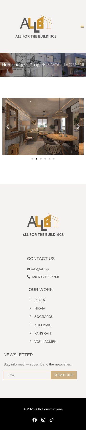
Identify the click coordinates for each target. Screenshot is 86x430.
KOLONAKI (42, 328)
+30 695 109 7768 (44, 280)
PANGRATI (42, 337)
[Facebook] (34, 424)
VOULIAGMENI (46, 345)
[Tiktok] (52, 424)
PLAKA (39, 303)
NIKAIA (39, 312)
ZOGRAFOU (44, 320)
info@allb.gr (39, 273)
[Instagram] (43, 424)
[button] (8, 128)
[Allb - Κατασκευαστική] (36, 26)
